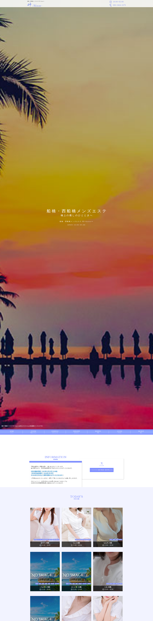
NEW (37, 583)
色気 (58, 539)
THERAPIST (76, 432)
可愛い (89, 539)
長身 (49, 583)
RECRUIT (141, 432)
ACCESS (119, 432)
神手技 (50, 539)
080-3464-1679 (119, 5)
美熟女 (54, 539)
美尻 (44, 539)
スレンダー (39, 539)
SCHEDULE (55, 432)
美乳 (47, 539)
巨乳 (35, 539)
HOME (12, 432)
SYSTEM (33, 432)
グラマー (57, 583)
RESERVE (98, 432)
